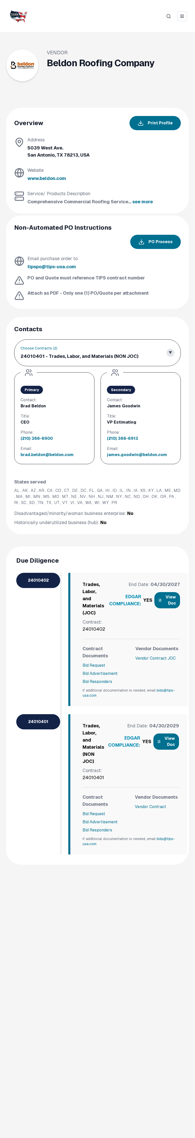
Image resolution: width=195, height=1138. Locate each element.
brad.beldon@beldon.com (47, 454)
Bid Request (94, 665)
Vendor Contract (150, 806)
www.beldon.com (46, 178)
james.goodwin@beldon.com (137, 454)
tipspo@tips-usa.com (51, 266)
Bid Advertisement (100, 673)
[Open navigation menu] (182, 16)
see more (142, 201)
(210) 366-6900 (37, 438)
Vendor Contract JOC (155, 658)
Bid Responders (97, 681)
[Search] (168, 16)
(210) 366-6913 (122, 438)
